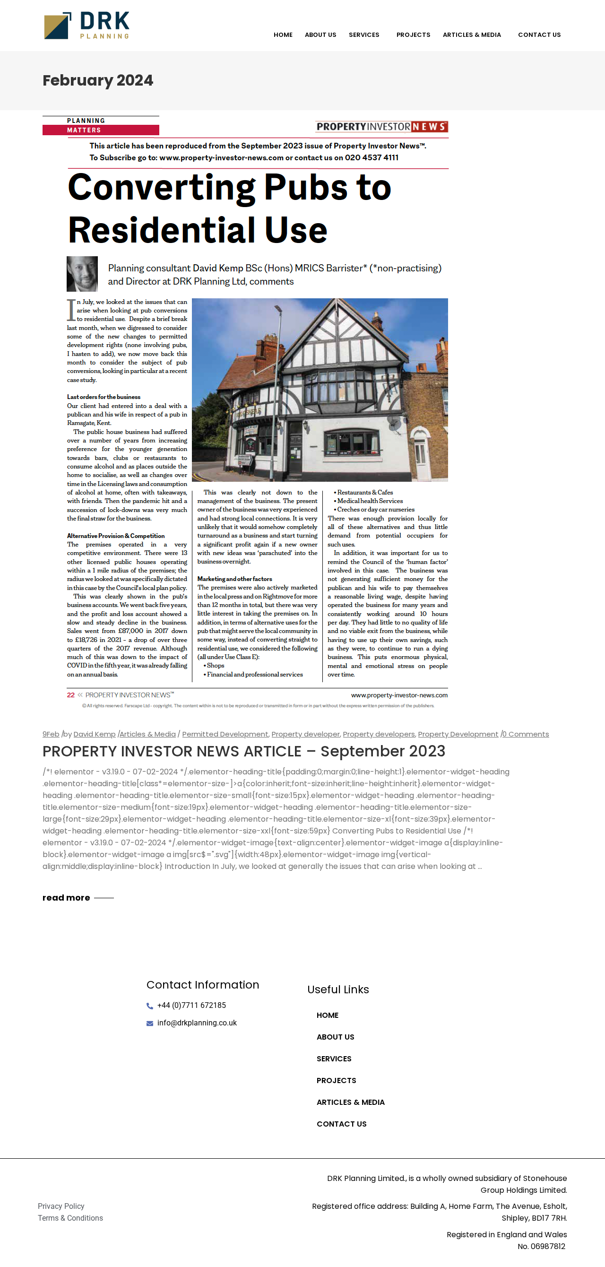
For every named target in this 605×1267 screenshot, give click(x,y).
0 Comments (525, 734)
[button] (366, 35)
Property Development (458, 734)
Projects (414, 34)
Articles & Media (472, 34)
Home (283, 34)
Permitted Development (225, 734)
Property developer (306, 734)
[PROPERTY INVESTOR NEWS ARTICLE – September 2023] (256, 410)
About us (321, 34)
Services (364, 34)
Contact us (539, 34)
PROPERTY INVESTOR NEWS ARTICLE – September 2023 (244, 751)
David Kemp (95, 734)
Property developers (379, 734)
